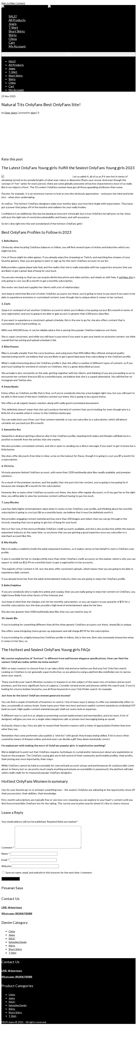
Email (5, 859)
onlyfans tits (126, 277)
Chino (12, 931)
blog (33, 112)
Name (5, 853)
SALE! (12, 938)
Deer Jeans (11, 112)
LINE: (4, 907)
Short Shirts (15, 949)
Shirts (12, 945)
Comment (7, 847)
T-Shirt (12, 952)
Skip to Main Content (13, 3)
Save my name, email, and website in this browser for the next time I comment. (49, 872)
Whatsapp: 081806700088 (16, 913)
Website (6, 866)
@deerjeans (15, 907)
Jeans (12, 934)
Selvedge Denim (18, 942)
